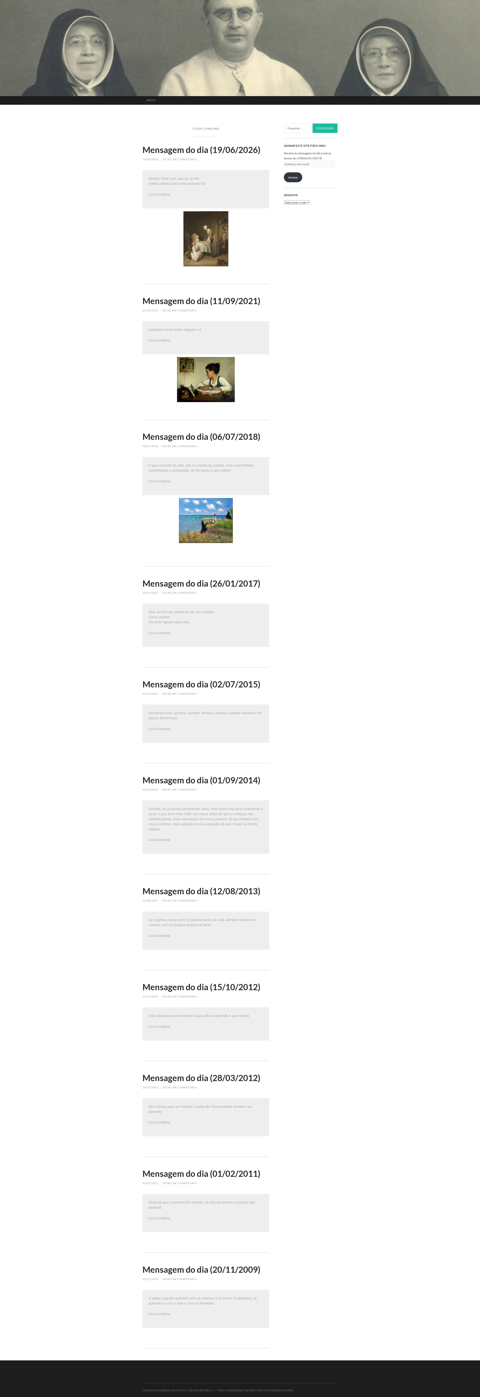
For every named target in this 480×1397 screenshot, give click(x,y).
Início (151, 100)
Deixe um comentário (180, 159)
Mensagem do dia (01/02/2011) (201, 1174)
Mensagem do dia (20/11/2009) (201, 1269)
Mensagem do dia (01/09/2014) (201, 780)
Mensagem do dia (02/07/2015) (201, 684)
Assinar (293, 177)
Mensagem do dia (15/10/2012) (201, 987)
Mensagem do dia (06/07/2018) (201, 437)
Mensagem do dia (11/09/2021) (201, 301)
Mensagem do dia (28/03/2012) (201, 1078)
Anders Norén (281, 1390)
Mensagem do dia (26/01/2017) (201, 583)
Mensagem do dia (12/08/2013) (201, 891)
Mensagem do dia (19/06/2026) (201, 150)
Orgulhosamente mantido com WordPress (177, 1390)
